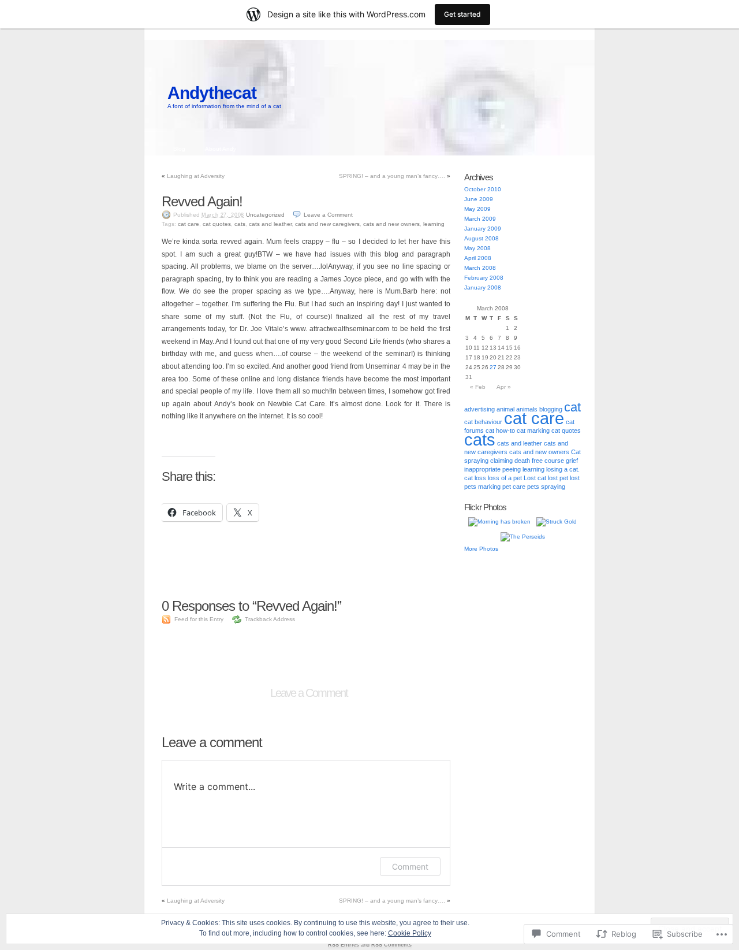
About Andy (220, 149)
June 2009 (478, 199)
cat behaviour (483, 421)
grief (572, 460)
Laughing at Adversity (196, 176)
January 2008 (482, 287)
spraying (553, 486)
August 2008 (481, 238)
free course (548, 460)
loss (480, 477)
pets (533, 486)
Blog (179, 149)
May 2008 (477, 248)
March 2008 (480, 268)
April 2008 (477, 258)
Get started (462, 14)
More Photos (481, 548)
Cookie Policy (409, 933)
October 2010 (482, 189)
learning (434, 224)
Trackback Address (270, 619)
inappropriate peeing (492, 469)
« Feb (478, 387)
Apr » (504, 387)
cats (239, 224)
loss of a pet (505, 477)
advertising (479, 409)
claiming (501, 460)
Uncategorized (265, 214)
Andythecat (211, 92)
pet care (513, 486)
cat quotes (217, 224)
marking (489, 486)
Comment (410, 866)
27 (493, 367)
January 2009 (482, 228)
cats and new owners (391, 224)
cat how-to (500, 430)
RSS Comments (391, 945)
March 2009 (480, 219)
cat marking (533, 430)
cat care (188, 224)
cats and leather (270, 224)
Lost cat (535, 477)
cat (572, 407)
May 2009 (477, 209)
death (522, 460)
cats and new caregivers (327, 224)
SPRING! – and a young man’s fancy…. (392, 176)
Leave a (328, 214)
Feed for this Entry (198, 619)
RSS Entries (343, 945)
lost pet (558, 477)
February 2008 (483, 277)
